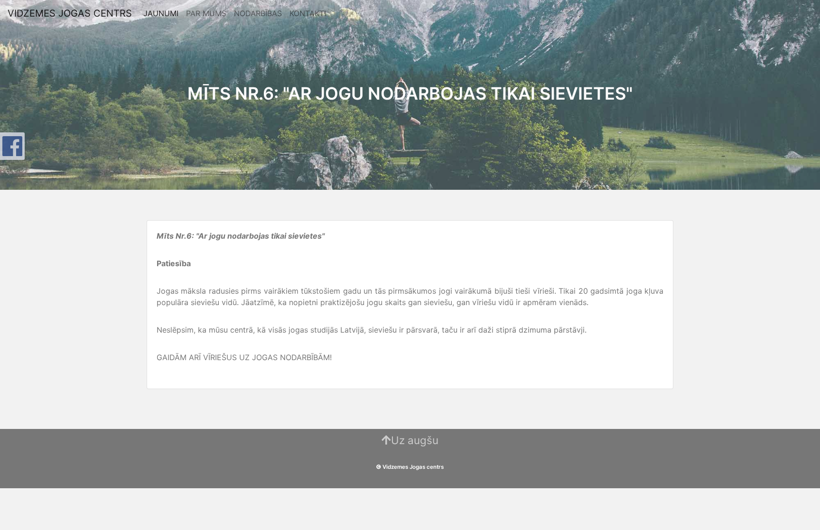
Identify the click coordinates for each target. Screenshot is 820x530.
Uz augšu (414, 440)
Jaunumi (160, 13)
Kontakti (307, 13)
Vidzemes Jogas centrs (70, 13)
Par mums (206, 13)
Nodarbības (258, 13)
